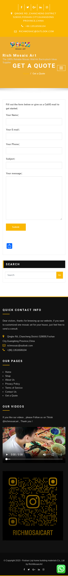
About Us (10, 379)
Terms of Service (13, 387)
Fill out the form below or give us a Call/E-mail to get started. (32, 106)
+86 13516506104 (35, 26)
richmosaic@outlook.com (36, 31)
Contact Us (11, 391)
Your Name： (13, 115)
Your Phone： (13, 144)
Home (26, 73)
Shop (7, 376)
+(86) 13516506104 (17, 350)
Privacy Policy (12, 383)
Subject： (11, 159)
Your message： (15, 173)
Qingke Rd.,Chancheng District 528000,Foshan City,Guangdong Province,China (34, 17)
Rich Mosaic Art (20, 55)
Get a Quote (39, 73)
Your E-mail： (13, 129)
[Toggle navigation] (61, 68)
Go (59, 275)
